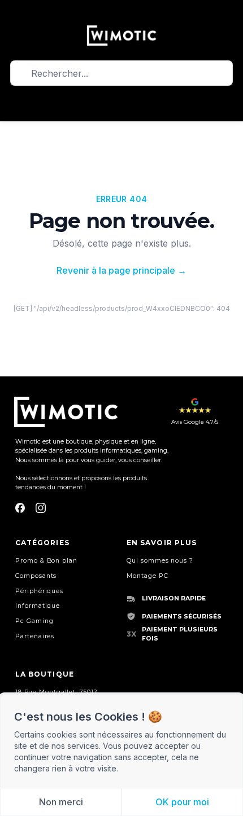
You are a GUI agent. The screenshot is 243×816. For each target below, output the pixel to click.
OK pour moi (182, 802)
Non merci (61, 802)
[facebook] (20, 508)
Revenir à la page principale (121, 270)
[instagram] (41, 508)
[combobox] (121, 73)
